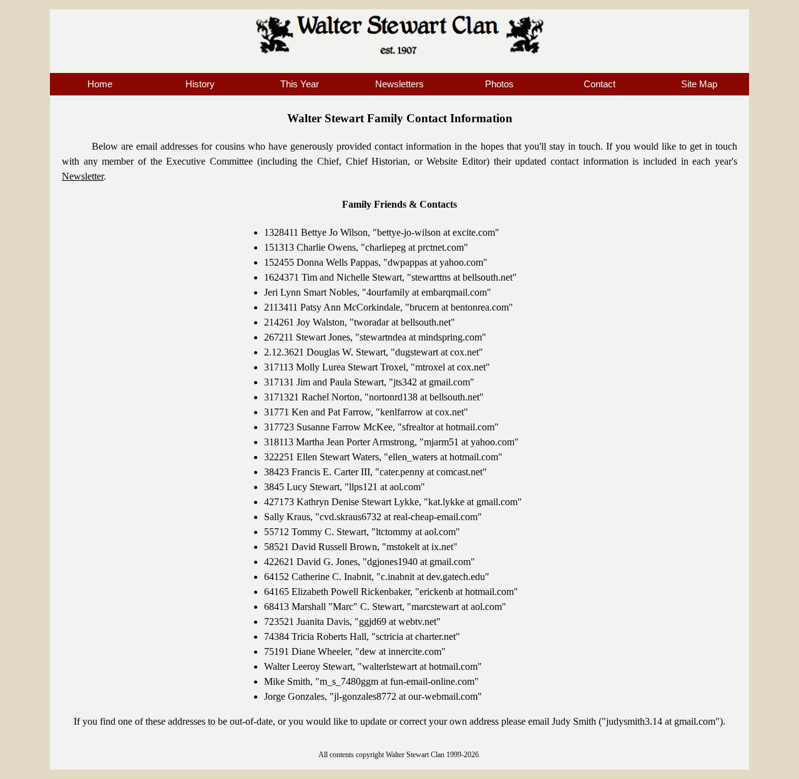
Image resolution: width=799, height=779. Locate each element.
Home (99, 84)
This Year (299, 84)
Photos (499, 84)
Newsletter (83, 176)
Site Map (699, 84)
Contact (599, 84)
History (200, 84)
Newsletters (399, 84)
